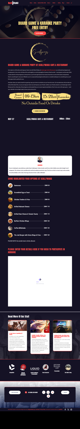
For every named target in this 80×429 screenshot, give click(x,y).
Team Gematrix (45, 372)
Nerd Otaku (57, 339)
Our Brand (37, 409)
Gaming (68, 339)
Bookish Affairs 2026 (42, 3)
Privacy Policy (42, 409)
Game (10, 337)
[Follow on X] (48, 392)
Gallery (59, 3)
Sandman (12, 336)
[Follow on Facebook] (43, 392)
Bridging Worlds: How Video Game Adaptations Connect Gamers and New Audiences (61, 336)
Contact (68, 3)
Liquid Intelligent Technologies (34, 373)
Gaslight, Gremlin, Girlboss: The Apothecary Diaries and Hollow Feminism (39, 336)
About (31, 3)
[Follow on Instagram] (52, 392)
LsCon (65, 392)
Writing (15, 337)
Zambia (18, 337)
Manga (38, 340)
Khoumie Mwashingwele (37, 339)
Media (54, 3)
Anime (35, 3)
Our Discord (15, 392)
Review (13, 337)
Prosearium (57, 371)
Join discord (40, 33)
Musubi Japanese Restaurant (23, 374)
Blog (63, 3)
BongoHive (12, 372)
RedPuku (60, 409)
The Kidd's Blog (68, 372)
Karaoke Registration (40, 111)
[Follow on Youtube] (48, 396)
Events (48, 3)
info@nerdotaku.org (31, 409)
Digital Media (21, 336)
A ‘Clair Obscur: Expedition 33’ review (15, 334)
